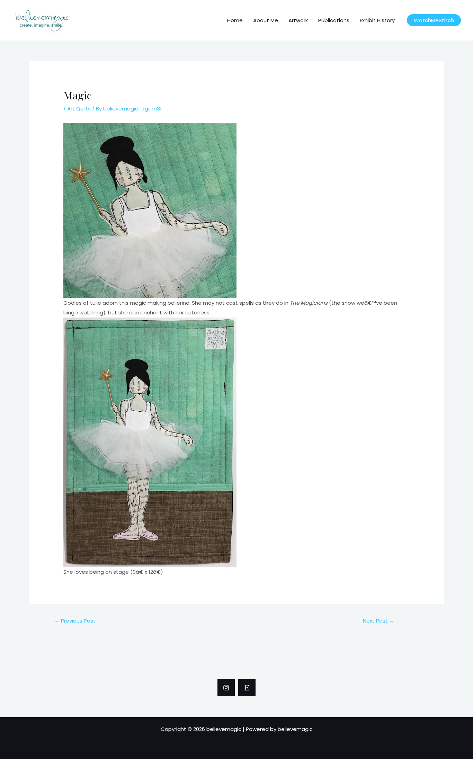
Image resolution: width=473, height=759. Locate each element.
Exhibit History (377, 20)
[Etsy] (247, 687)
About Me (265, 20)
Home (235, 20)
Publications (333, 20)
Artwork (298, 20)
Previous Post (75, 620)
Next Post (378, 620)
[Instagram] (226, 687)
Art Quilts (79, 108)
